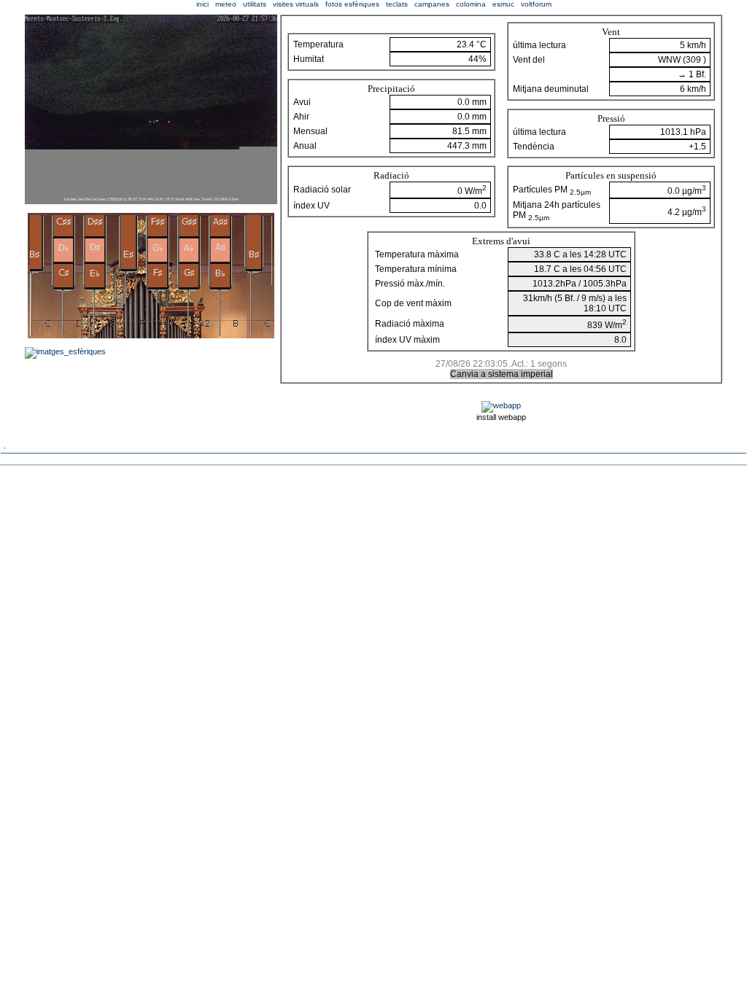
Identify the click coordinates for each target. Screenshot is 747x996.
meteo (225, 4)
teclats (397, 4)
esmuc (503, 4)
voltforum (536, 4)
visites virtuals (296, 4)
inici (202, 4)
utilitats (254, 4)
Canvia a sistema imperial (501, 374)
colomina (471, 4)
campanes (431, 4)
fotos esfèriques (352, 4)
